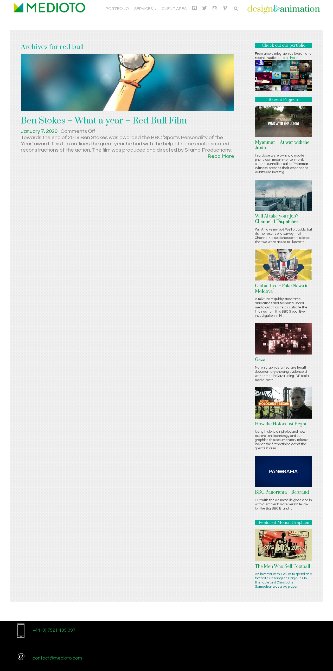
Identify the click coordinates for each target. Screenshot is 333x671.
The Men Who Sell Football (282, 566)
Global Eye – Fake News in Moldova (282, 288)
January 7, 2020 (40, 131)
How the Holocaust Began (281, 424)
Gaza (260, 360)
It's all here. (289, 58)
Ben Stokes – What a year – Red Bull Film (104, 121)
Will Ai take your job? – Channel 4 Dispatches (278, 219)
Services (144, 9)
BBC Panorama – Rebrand (282, 492)
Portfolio (117, 9)
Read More (221, 156)
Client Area (174, 9)
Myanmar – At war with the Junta (282, 145)
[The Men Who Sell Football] (283, 544)
